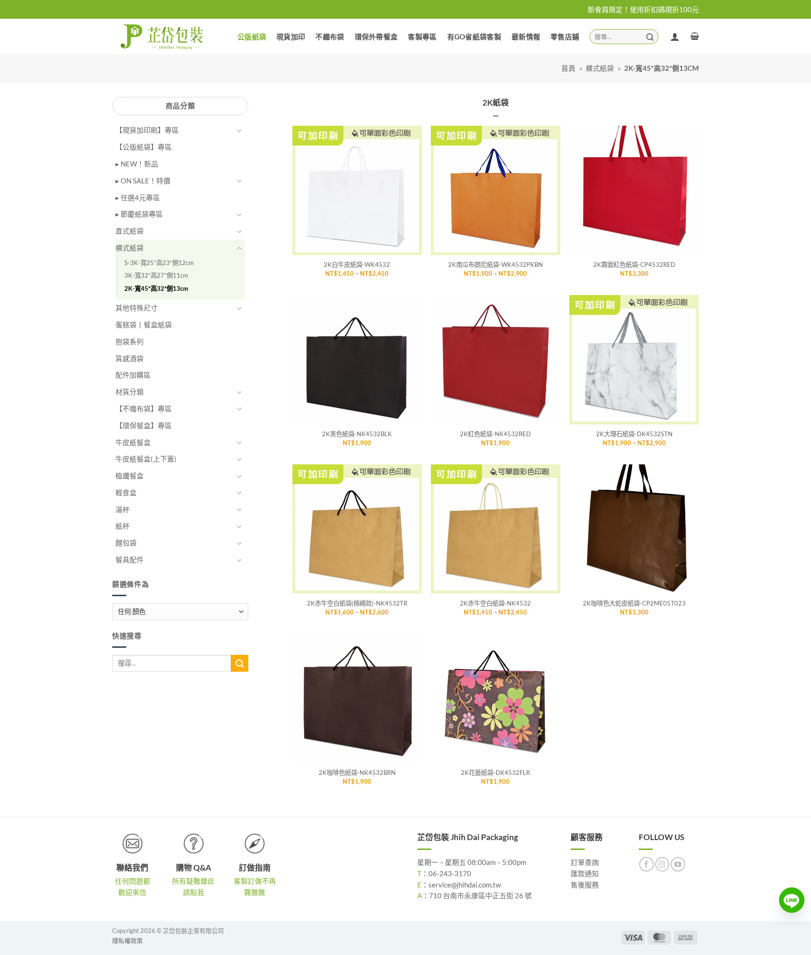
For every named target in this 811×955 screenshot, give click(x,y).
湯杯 (122, 509)
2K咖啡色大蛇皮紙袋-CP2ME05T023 (634, 603)
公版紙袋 (251, 36)
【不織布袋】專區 (143, 408)
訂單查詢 (585, 862)
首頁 (568, 68)
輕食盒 (126, 492)
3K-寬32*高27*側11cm (156, 275)
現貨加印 (290, 36)
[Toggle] (239, 130)
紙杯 (122, 526)
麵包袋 (126, 542)
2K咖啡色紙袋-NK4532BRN (357, 772)
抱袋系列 (129, 341)
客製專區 (422, 36)
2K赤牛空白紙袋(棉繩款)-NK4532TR (357, 603)
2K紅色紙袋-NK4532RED (495, 434)
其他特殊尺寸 (136, 307)
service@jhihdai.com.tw (464, 884)
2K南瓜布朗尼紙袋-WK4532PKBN (495, 264)
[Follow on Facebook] (646, 864)
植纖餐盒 (129, 475)
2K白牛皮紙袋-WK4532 (357, 264)
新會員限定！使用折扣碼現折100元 (643, 9)
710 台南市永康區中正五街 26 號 (480, 895)
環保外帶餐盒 (376, 36)
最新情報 (526, 36)
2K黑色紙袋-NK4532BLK (357, 434)
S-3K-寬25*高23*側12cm (159, 262)
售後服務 (585, 884)
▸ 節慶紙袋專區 (139, 214)
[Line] (791, 900)
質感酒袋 (129, 358)
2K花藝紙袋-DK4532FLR (495, 772)
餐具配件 (129, 559)
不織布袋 (329, 36)
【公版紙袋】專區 (143, 147)
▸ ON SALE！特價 (142, 180)
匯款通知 (585, 873)
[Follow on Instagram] (662, 864)
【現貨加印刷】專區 (147, 130)
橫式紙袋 (600, 68)
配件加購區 (133, 375)
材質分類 (129, 391)
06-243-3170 (449, 873)
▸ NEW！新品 (136, 163)
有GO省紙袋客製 (474, 36)
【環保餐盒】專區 (143, 425)
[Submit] (650, 36)
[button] (694, 36)
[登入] (675, 36)
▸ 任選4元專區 (137, 197)
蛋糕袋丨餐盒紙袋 (143, 324)
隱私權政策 (127, 940)
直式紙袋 (129, 231)
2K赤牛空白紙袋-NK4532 (495, 603)
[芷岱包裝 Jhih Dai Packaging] (162, 36)
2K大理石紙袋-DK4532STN (634, 434)
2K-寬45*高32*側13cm (156, 288)
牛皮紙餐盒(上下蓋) (145, 459)
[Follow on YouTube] (678, 864)
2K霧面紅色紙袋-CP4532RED (634, 264)
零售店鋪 (565, 36)
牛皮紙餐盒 (133, 442)
